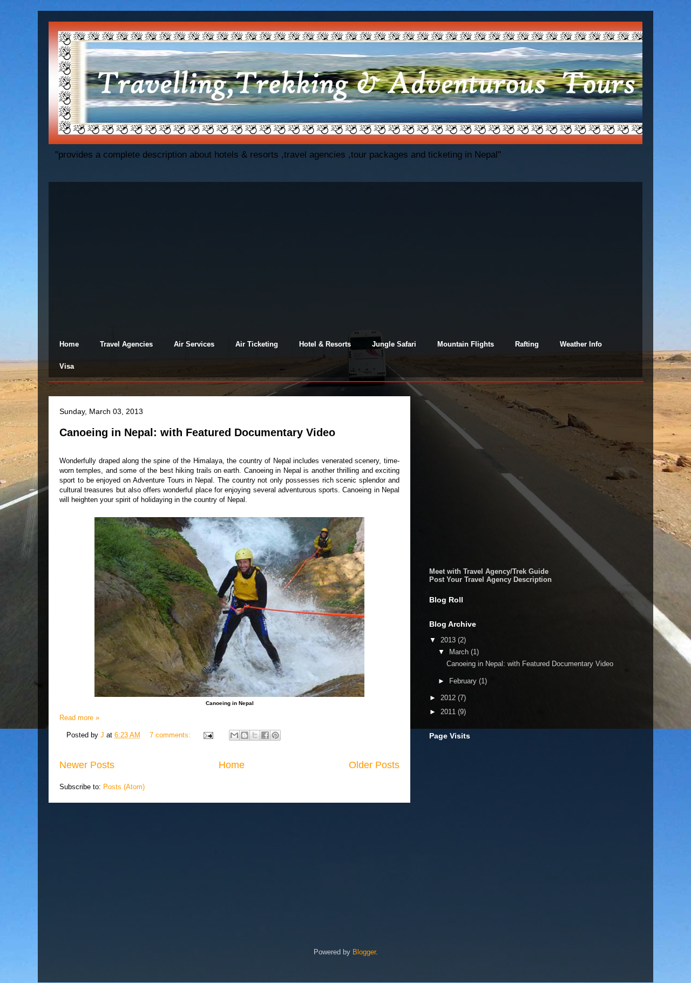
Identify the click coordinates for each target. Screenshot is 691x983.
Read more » (79, 718)
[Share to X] (254, 735)
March (460, 652)
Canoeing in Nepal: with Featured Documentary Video (197, 432)
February (464, 681)
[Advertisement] (345, 257)
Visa (66, 366)
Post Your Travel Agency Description (490, 579)
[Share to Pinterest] (275, 735)
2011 (449, 712)
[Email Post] (207, 735)
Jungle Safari (394, 344)
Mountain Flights (465, 344)
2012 (449, 698)
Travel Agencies (126, 344)
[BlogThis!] (244, 735)
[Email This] (234, 735)
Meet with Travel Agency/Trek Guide (488, 571)
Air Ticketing (256, 344)
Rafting (527, 344)
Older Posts (374, 765)
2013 (449, 640)
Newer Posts (86, 765)
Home (69, 344)
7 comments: (171, 735)
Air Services (194, 344)
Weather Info (581, 344)
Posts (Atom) (124, 787)
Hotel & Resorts (325, 344)
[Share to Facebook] (265, 735)
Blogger (364, 952)
